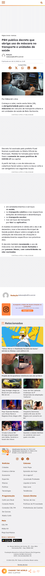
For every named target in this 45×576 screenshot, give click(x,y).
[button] (41, 2)
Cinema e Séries (8, 471)
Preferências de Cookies (33, 508)
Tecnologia (6, 491)
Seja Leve (27, 487)
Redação (9, 55)
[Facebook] (27, 459)
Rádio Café (6, 516)
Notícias (13, 35)
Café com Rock (8, 500)
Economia (6, 475)
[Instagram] (17, 459)
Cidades (5, 467)
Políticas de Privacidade (33, 504)
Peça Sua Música (8, 533)
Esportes (5, 479)
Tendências (27, 491)
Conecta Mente (8, 504)
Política (5, 487)
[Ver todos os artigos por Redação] (3, 56)
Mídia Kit (5, 529)
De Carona (6, 512)
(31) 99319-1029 (30, 449)
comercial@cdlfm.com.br (24, 452)
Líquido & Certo (29, 483)
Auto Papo (27, 467)
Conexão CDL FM (9, 508)
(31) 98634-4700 (32, 451)
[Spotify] (22, 459)
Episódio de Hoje (30, 471)
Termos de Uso (29, 500)
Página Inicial (6, 35)
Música (5, 483)
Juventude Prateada (31, 479)
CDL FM (5, 525)
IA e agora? (28, 475)
